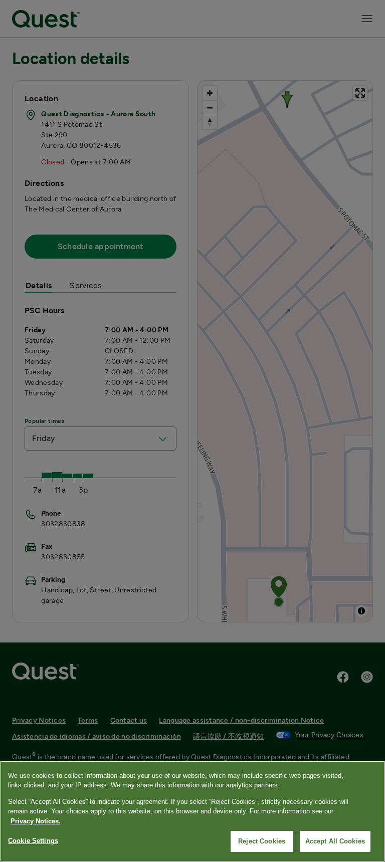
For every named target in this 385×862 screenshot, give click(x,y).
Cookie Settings (33, 840)
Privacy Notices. (36, 821)
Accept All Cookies (335, 841)
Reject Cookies (261, 841)
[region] (192, 811)
